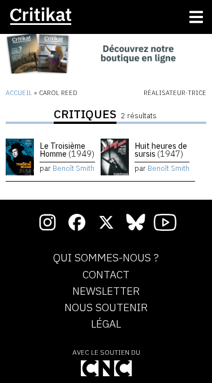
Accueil (19, 93)
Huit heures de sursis (161, 149)
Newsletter (106, 291)
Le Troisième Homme (67, 149)
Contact (106, 275)
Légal (106, 324)
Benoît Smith (73, 168)
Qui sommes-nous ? (106, 258)
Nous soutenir (106, 308)
